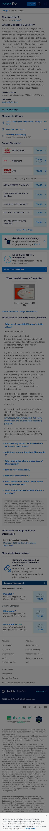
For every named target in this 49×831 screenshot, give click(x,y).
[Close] (46, 815)
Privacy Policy (29, 828)
